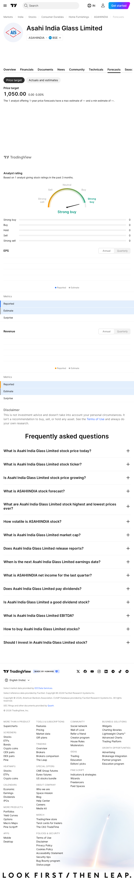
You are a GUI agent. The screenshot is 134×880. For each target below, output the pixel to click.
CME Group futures (47, 770)
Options (7, 819)
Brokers (40, 752)
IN (93, 5)
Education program (113, 763)
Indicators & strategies (83, 774)
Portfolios (8, 811)
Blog (38, 796)
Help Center (43, 800)
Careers (40, 804)
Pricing (40, 729)
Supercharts (10, 725)
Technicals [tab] (96, 69)
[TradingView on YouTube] (92, 671)
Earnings (8, 793)
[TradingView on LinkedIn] (106, 671)
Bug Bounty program (48, 860)
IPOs (6, 800)
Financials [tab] (27, 69)
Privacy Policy (44, 845)
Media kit (41, 808)
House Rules (77, 741)
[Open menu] (5, 5)
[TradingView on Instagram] (99, 671)
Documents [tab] (45, 69)
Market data (43, 733)
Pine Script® (10, 826)
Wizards (75, 778)
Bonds (7, 744)
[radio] (106, 250)
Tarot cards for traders (49, 823)
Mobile (7, 837)
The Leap (41, 759)
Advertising (108, 752)
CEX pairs (8, 752)
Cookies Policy (44, 849)
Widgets (107, 725)
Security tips (43, 856)
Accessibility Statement (49, 853)
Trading (74, 756)
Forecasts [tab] (114, 69)
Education (76, 759)
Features (41, 725)
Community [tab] (77, 69)
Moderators (77, 745)
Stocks (7, 736)
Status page (43, 864)
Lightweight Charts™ (113, 733)
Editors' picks (78, 763)
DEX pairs (8, 756)
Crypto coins (10, 748)
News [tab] (61, 69)
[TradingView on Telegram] (113, 671)
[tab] (14, 80)
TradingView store (46, 819)
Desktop (8, 841)
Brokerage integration (114, 756)
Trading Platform (111, 741)
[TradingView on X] (78, 671)
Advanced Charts (112, 737)
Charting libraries (112, 729)
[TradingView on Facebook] (85, 671)
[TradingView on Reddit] (127, 671)
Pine (5, 759)
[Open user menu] (102, 5)
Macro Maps (10, 823)
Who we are (43, 789)
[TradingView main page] (14, 5)
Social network (78, 725)
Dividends (9, 796)
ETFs (6, 740)
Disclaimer (42, 841)
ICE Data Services (43, 688)
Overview (41, 748)
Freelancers (77, 782)
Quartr (51, 705)
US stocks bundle (46, 778)
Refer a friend (78, 733)
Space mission (44, 793)
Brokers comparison (47, 756)
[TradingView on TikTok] (120, 671)
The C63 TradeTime (47, 826)
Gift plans (41, 737)
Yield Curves (10, 815)
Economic (8, 789)
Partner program (111, 759)
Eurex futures (43, 774)
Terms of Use (95, 419)
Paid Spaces (77, 786)
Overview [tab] (9, 69)
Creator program (80, 737)
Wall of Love (77, 729)
